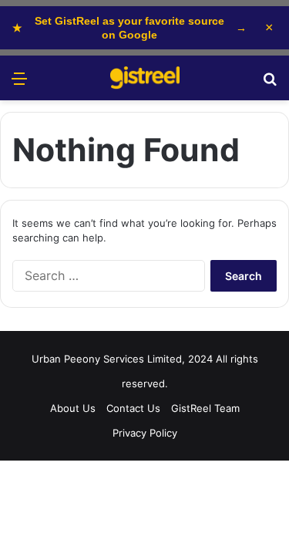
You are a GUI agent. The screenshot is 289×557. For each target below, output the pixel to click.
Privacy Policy (145, 433)
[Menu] (19, 83)
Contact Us (133, 408)
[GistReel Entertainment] (145, 77)
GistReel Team (205, 408)
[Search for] (269, 83)
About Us (73, 408)
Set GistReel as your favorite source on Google (129, 28)
